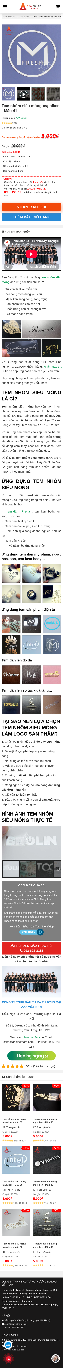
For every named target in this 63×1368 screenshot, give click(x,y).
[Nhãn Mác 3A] (31, 11)
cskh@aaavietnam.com (15, 1324)
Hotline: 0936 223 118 (14, 1327)
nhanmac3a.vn (32, 1037)
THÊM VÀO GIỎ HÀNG (31, 217)
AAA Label (21, 118)
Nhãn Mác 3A (52, 366)
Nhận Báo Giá (32, 207)
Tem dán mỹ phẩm (19, 511)
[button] (11, 869)
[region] (31, 852)
